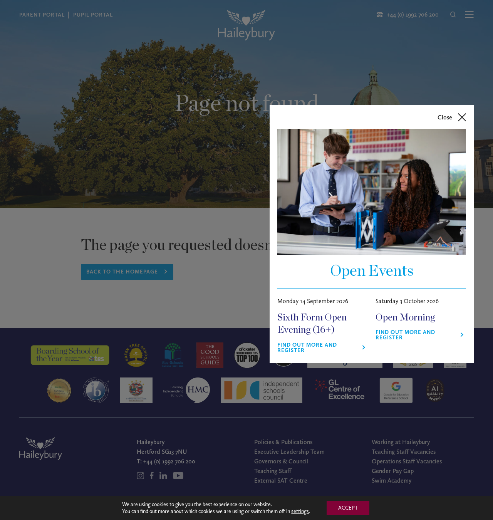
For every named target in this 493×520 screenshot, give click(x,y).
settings (300, 511)
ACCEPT (348, 508)
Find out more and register (307, 347)
